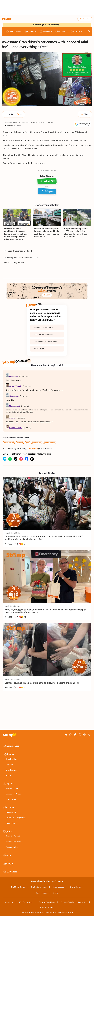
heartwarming (9, 443)
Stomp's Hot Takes (13, 841)
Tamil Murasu (41, 893)
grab (27, 443)
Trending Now (11, 759)
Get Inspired (11, 812)
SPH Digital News (26, 902)
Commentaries (12, 847)
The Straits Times (18, 887)
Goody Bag (10, 823)
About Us (9, 902)
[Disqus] (47, 401)
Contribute (86, 19)
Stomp (55, 893)
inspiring (20, 443)
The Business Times (38, 887)
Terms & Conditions (47, 902)
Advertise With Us (47, 907)
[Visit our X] (32, 459)
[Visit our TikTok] (15, 459)
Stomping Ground (13, 836)
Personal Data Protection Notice (73, 902)
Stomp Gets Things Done (16, 818)
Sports (8, 775)
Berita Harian (75, 887)
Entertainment (11, 770)
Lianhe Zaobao (58, 887)
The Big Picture (12, 788)
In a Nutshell (11, 799)
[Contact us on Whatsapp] (10, 459)
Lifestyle (9, 764)
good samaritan (49, 443)
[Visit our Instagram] (21, 459)
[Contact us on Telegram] (4, 459)
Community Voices (13, 794)
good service (36, 443)
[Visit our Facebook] (26, 459)
